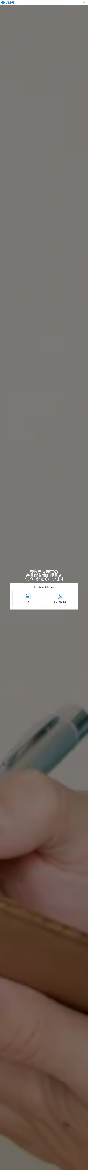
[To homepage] (7, 2)
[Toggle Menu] (84, 2)
